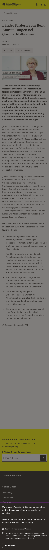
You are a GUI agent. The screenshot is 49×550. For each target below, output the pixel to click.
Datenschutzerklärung (22, 522)
